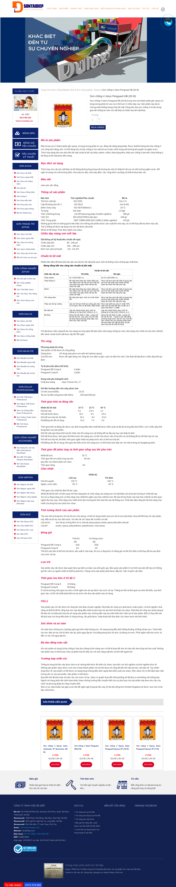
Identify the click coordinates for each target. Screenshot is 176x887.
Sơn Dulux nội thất (24, 321)
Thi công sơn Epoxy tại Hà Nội (88, 815)
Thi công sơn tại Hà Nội (85, 812)
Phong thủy (76, 8)
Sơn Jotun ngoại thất (25, 238)
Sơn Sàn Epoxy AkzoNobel (23, 465)
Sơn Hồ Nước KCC (24, 538)
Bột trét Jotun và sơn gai (27, 257)
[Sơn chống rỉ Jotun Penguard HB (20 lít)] (64, 134)
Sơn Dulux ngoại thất (25, 325)
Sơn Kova (25, 166)
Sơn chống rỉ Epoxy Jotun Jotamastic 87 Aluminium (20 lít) (55, 749)
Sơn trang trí (22, 196)
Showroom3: (19, 824)
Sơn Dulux (25, 314)
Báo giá (33, 778)
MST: (16, 837)
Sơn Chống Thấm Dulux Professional (26, 418)
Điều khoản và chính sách (113, 8)
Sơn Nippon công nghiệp (27, 497)
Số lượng (94, 115)
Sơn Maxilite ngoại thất (26, 362)
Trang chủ (45, 90)
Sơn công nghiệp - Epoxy (24, 284)
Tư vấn (135, 778)
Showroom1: (19, 818)
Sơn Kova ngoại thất (25, 177)
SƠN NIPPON (25, 477)
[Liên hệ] (168, 21)
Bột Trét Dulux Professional (22, 425)
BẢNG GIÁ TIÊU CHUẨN (29, 144)
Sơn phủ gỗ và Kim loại (26, 279)
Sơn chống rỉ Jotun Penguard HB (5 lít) (86, 747)
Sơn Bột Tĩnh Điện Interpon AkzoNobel (25, 458)
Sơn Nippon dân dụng (26, 493)
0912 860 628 (42, 834)
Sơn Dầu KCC (22, 534)
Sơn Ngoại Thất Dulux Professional (26, 405)
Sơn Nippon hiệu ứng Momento (25, 502)
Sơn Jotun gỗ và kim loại (27, 253)
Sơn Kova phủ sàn (24, 204)
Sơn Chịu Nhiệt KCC (25, 526)
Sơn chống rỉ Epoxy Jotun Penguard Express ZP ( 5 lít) (148, 747)
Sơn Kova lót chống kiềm (25, 182)
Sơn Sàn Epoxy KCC (25, 521)
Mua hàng (55, 764)
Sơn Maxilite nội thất (25, 358)
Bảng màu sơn (91, 8)
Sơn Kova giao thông (25, 209)
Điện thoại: (18, 834)
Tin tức (145, 8)
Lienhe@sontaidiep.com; (30, 827)
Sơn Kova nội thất (24, 173)
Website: (18, 831)
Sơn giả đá (21, 188)
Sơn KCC (25, 514)
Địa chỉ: (17, 812)
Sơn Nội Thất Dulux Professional (25, 398)
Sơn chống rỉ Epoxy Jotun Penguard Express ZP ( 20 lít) (117, 747)
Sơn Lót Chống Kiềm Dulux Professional (25, 411)
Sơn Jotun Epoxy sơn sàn (25, 301)
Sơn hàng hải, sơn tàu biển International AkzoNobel (26, 450)
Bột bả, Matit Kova (24, 213)
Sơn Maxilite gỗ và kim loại (26, 374)
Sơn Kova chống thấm (26, 192)
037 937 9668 (29, 834)
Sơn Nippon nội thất (25, 484)
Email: (16, 827)
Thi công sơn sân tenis (85, 819)
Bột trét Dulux (22, 340)
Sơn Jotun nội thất (24, 234)
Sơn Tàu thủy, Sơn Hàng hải (27, 295)
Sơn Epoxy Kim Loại (25, 530)
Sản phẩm (63, 8)
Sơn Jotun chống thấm (26, 249)
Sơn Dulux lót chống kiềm (25, 330)
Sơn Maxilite (25, 351)
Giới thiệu (52, 8)
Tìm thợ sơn (87, 778)
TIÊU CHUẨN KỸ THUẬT (29, 155)
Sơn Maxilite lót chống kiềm (26, 367)
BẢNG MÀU (29, 133)
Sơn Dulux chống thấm (26, 336)
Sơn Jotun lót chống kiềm (25, 243)
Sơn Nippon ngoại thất (26, 489)
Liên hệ (155, 8)
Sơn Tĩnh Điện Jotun (25, 289)
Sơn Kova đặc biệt (24, 200)
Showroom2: (19, 821)
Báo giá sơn (134, 8)
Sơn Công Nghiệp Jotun (63, 90)
